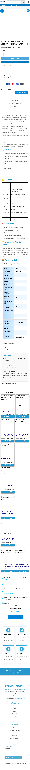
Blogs (15, 708)
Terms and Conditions (15, 730)
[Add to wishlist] (27, 11)
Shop (11, 5)
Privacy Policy (15, 733)
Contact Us (15, 713)
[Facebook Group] (18, 673)
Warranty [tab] (15, 109)
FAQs (15, 706)
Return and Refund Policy (15, 738)
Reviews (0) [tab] (15, 106)
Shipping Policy (15, 735)
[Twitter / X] (24, 671)
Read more (22, 416)
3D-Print (4, 5)
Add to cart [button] (8, 416)
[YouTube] (7, 671)
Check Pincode (21, 92)
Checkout (7, 752)
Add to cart (15, 58)
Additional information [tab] (15, 103)
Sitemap (15, 740)
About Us (15, 716)
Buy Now (15, 62)
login (6, 383)
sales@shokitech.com (15, 608)
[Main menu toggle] (28, 2)
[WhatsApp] (20, 671)
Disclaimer (15, 727)
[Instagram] (16, 671)
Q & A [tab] (15, 112)
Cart (17, 5)
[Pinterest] (13, 673)
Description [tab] (15, 100)
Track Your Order (10, 757)
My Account (7, 748)
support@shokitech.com (10, 695)
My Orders (7, 754)
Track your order (15, 616)
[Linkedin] (11, 671)
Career (15, 711)
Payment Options (15, 719)
